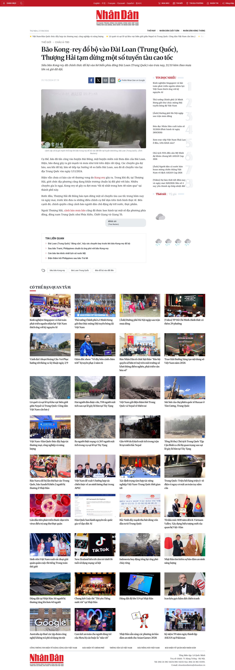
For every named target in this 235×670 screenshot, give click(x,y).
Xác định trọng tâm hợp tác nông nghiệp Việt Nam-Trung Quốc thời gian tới (140, 484)
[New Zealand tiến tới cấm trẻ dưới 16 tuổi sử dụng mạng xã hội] (95, 544)
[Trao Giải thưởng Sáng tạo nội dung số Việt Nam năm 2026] (184, 344)
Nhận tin (214, 3)
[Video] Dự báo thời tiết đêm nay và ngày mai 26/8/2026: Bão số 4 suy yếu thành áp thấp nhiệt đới (169, 183)
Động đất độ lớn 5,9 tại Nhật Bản (136, 598)
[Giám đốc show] (95, 344)
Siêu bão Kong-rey (57, 270)
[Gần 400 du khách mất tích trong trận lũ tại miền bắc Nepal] (140, 426)
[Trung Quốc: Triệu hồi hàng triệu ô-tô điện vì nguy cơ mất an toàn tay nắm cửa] (184, 466)
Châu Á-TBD (62, 42)
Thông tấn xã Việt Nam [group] (121, 647)
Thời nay (151, 31)
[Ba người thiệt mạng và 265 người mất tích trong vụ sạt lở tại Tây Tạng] (95, 426)
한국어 (139, 3)
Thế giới (46, 42)
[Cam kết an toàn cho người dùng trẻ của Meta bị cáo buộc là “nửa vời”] (95, 619)
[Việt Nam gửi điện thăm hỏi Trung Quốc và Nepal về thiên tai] (140, 387)
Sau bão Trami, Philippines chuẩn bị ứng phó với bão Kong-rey (78, 248)
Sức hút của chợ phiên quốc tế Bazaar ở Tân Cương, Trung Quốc (184, 404)
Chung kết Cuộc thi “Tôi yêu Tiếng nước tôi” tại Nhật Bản (92, 600)
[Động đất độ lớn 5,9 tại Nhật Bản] (140, 584)
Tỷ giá (172, 194)
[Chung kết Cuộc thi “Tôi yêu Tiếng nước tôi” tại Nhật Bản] (95, 584)
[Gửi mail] (105, 80)
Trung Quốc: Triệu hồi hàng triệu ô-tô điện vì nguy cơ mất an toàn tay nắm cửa (184, 484)
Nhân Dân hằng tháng (194, 31)
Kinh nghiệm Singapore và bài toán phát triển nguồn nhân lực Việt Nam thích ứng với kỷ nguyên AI (169, 87)
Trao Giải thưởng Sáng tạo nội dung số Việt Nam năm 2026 (184, 361)
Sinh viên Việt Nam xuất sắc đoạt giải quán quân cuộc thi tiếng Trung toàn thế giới (49, 563)
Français (111, 3)
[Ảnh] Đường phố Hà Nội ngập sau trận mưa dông (168, 115)
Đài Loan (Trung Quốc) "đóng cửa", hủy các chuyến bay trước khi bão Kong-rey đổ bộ (89, 243)
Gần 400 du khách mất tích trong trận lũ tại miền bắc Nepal (139, 443)
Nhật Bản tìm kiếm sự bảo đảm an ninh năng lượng (184, 561)
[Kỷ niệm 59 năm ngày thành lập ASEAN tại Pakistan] (184, 619)
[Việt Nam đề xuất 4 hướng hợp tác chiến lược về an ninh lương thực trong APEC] (95, 466)
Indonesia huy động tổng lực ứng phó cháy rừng (139, 561)
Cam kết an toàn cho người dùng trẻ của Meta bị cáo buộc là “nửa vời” (93, 635)
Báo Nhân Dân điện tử (117, 18)
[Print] (112, 80)
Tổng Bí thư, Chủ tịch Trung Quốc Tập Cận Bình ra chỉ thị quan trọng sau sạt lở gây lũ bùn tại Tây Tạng (184, 445)
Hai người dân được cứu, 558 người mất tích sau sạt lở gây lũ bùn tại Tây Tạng (95, 404)
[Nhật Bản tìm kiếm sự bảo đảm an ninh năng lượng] (184, 544)
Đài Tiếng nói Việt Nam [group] (148, 647)
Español (130, 3)
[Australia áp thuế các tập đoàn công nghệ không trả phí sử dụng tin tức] (50, 619)
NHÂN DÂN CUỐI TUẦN (169, 31)
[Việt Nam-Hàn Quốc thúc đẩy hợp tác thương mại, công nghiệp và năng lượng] (50, 426)
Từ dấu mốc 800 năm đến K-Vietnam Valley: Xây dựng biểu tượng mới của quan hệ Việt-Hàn (183, 523)
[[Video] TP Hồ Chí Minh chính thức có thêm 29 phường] (184, 305)
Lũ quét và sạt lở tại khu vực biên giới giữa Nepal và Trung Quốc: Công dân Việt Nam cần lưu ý (49, 406)
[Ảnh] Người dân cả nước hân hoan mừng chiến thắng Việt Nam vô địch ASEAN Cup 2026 (168, 169)
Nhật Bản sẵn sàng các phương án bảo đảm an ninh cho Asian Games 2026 (139, 635)
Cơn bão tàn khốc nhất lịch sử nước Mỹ (67, 253)
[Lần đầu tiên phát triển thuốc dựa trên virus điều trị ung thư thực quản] (50, 505)
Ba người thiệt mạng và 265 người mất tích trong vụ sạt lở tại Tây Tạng (95, 443)
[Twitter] (98, 80)
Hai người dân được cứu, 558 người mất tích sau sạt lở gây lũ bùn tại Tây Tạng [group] (181, 36)
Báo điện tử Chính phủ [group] (93, 647)
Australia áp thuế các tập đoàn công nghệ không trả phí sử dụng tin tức (48, 635)
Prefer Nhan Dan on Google (133, 80)
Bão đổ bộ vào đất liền (104, 270)
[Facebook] (91, 80)
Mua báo (165, 3)
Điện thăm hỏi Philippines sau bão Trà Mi (68, 258)
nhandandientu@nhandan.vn (191, 665)
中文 (104, 3)
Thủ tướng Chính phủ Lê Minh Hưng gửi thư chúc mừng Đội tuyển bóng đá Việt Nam (168, 102)
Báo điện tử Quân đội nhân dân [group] (180, 647)
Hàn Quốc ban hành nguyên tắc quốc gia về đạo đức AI (94, 521)
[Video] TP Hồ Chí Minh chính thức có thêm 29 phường (184, 321)
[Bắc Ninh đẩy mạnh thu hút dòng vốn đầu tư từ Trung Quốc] (140, 505)
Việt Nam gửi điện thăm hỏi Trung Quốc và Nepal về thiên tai (137, 404)
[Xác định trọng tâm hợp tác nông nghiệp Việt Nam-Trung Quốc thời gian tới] (140, 466)
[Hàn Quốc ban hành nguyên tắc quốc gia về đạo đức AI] (95, 505)
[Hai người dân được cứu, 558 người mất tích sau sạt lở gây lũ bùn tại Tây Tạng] (95, 387)
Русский (121, 3)
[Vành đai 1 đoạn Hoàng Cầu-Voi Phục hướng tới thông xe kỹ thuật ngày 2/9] (50, 344)
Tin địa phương (196, 3)
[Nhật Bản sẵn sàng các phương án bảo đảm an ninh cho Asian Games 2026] (140, 619)
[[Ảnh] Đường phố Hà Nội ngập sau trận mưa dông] (140, 305)
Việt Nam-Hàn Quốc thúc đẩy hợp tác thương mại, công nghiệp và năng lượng (49, 445)
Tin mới (179, 3)
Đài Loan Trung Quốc (80, 270)
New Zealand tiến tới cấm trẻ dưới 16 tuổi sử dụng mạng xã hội (94, 561)
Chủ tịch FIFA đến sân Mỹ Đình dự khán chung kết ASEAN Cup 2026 (168, 156)
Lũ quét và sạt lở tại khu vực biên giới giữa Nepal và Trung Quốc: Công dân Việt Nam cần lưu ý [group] (96, 36)
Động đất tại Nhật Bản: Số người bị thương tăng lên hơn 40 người (47, 600)
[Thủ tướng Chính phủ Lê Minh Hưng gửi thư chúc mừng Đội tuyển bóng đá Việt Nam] (95, 305)
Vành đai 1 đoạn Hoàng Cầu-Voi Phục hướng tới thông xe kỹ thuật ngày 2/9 (49, 361)
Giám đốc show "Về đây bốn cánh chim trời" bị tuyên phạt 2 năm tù (95, 361)
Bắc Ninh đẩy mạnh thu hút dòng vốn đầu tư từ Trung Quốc (139, 521)
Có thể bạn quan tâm (50, 287)
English (97, 3)
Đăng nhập (230, 3)
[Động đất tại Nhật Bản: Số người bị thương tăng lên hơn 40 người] (50, 584)
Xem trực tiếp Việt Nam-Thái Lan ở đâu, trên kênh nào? (169, 141)
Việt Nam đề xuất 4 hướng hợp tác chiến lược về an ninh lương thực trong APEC (94, 484)
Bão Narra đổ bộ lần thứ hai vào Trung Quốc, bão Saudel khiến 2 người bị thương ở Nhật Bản (49, 484)
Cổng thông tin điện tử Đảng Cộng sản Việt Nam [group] (53, 647)
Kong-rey (99, 177)
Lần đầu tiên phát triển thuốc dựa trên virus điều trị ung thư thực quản (49, 521)
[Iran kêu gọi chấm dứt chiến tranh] (184, 584)
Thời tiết (161, 194)
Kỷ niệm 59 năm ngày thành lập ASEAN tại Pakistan (180, 635)
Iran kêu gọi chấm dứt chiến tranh (182, 598)
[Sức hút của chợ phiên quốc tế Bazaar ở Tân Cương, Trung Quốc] (184, 387)
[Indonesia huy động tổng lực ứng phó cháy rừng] (140, 544)
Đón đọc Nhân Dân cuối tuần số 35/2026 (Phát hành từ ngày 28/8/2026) (169, 129)
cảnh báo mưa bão (75, 210)
